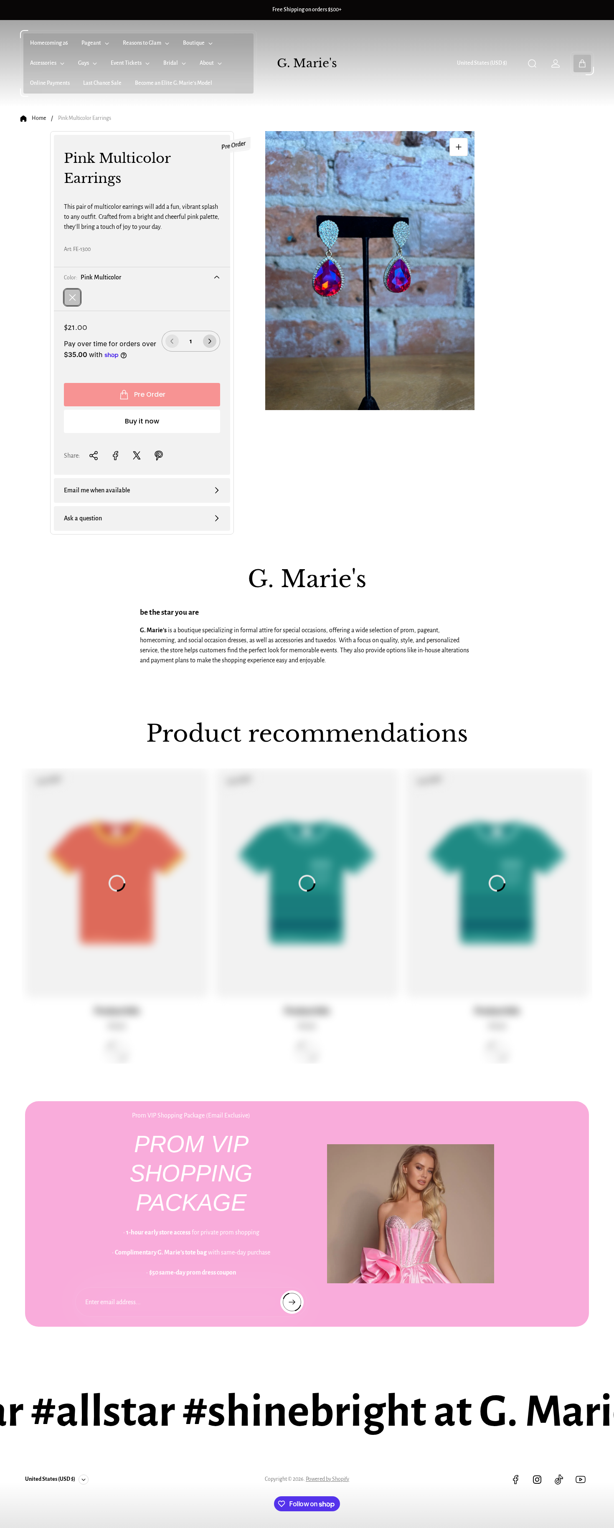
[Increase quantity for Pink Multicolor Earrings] (209, 341)
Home (39, 118)
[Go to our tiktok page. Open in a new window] (559, 1479)
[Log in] (555, 63)
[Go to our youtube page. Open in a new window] (580, 1479)
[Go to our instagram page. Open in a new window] (537, 1479)
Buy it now (142, 421)
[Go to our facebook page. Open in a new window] (515, 1479)
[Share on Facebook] (115, 455)
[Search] (532, 63)
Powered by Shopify (327, 1479)
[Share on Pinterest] (158, 455)
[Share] (93, 455)
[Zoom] (458, 147)
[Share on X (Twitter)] (137, 455)
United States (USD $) (482, 63)
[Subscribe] (292, 1302)
